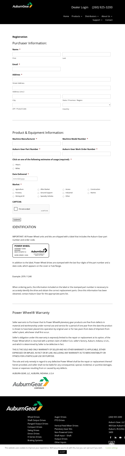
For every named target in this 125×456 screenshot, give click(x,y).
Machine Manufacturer (24, 139)
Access (68, 189)
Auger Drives (60, 417)
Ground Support (46, 193)
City (14, 100)
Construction (95, 189)
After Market (45, 189)
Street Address (18, 83)
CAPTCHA (16, 202)
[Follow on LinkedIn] (115, 437)
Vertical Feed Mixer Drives (66, 425)
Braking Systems (35, 440)
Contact (109, 20)
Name (16, 49)
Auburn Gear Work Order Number (79, 149)
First (14, 58)
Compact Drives (35, 427)
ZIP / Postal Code (19, 109)
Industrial (69, 193)
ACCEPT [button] (62, 452)
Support (96, 20)
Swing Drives (33, 430)
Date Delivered (20, 174)
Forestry (19, 193)
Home (66, 16)
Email (16, 64)
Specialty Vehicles (47, 196)
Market (17, 184)
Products (76, 16)
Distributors (90, 16)
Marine (93, 193)
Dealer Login (79, 7)
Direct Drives (34, 433)
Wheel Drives (34, 417)
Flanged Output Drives (38, 423)
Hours (18, 164)
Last (64, 58)
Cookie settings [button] (111, 448)
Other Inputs (60, 442)
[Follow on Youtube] (120, 437)
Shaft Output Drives (37, 420)
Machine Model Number (75, 139)
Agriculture (19, 189)
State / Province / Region (73, 100)
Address (17, 74)
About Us (106, 16)
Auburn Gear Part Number (26, 149)
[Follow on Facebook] (111, 437)
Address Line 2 (18, 92)
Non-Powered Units (64, 432)
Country (66, 109)
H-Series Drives (35, 437)
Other (68, 196)
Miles (18, 168)
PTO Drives (60, 420)
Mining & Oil (20, 196)
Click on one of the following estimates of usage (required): (42, 159)
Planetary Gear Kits (63, 429)
